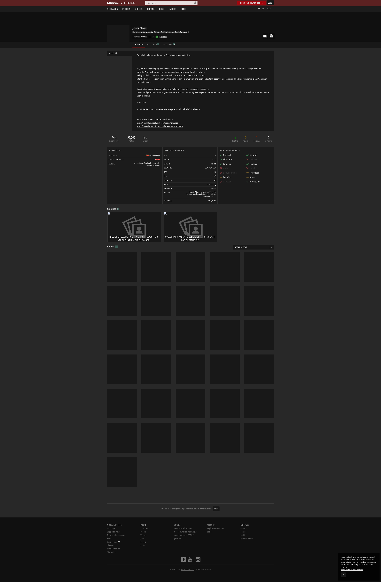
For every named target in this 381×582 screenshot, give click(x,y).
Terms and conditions (116, 535)
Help (269, 9)
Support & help (113, 532)
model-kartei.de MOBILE (184, 535)
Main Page (111, 528)
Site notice (111, 552)
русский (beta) (247, 539)
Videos (139, 9)
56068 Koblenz (154, 155)
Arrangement (241, 247)
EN (263, 9)
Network (169, 44)
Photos (126, 9)
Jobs (161, 9)
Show (216, 509)
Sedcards (112, 9)
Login (270, 3)
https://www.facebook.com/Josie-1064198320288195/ (160, 126)
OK (343, 575)
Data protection (113, 549)
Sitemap (110, 545)
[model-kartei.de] (121, 3)
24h (114, 139)
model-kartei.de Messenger (185, 532)
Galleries (152, 44)
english (243, 532)
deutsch (244, 528)
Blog (183, 9)
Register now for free (251, 3)
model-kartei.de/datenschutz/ (352, 570)
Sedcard (139, 44)
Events (172, 9)
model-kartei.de (187, 570)
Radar (142, 545)
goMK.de (177, 539)
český (243, 535)
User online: (113, 542)
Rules (109, 539)
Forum (151, 9)
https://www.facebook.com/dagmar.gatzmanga (157, 123)
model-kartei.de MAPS (183, 528)
